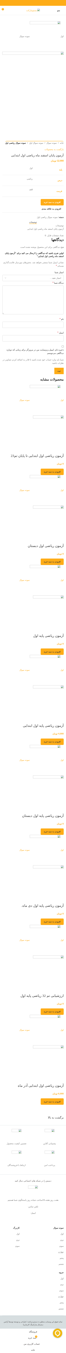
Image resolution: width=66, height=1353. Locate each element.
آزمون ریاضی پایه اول (48, 636)
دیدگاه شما (58, 282)
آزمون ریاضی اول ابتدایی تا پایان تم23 (37, 456)
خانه (62, 143)
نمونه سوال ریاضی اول (15, 143)
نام (62, 319)
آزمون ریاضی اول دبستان (46, 546)
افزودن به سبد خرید (52, 202)
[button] (52, 472)
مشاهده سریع (60, 450)
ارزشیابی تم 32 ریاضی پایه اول (42, 996)
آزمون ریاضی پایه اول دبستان (43, 816)
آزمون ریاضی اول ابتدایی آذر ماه (41, 1086)
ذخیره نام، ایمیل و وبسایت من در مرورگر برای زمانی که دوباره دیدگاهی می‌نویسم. (35, 351)
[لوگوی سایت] (33, 10)
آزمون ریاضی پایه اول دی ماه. (42, 906)
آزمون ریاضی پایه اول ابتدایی (43, 726)
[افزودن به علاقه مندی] (51, 450)
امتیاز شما (59, 272)
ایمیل (60, 332)
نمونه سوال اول (36, 143)
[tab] (33, 222)
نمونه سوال (51, 143)
